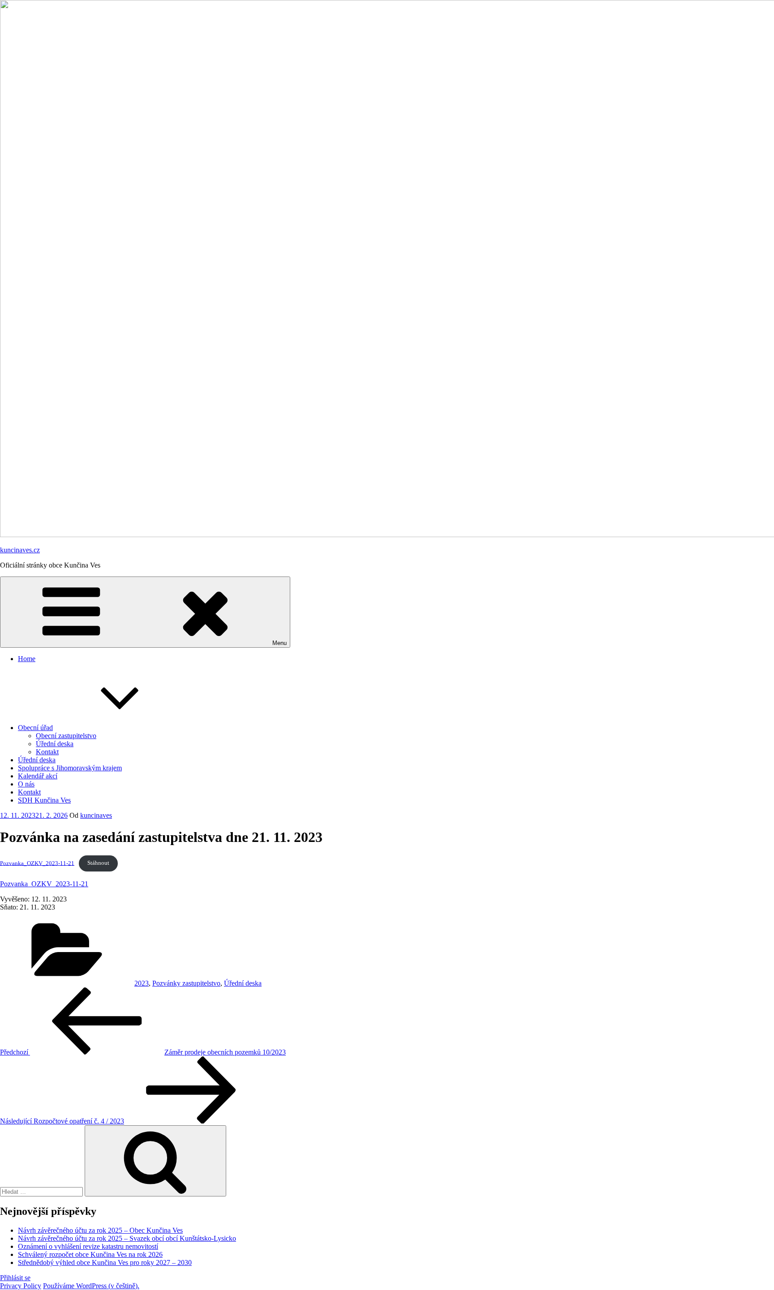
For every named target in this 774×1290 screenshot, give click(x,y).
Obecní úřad (35, 727)
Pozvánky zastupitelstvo (186, 983)
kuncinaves (96, 815)
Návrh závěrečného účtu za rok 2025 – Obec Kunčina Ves (100, 1230)
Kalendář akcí (37, 776)
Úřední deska (54, 744)
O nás (26, 784)
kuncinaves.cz (20, 550)
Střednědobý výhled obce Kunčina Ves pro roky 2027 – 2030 (105, 1262)
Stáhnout (98, 863)
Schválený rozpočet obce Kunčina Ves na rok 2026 (90, 1254)
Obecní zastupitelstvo (66, 735)
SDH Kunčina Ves (44, 800)
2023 (141, 983)
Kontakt (47, 752)
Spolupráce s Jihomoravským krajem (70, 768)
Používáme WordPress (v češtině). (91, 1286)
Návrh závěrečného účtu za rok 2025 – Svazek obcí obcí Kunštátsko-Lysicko (127, 1238)
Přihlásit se (15, 1277)
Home (26, 658)
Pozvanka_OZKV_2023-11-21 (37, 863)
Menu (279, 643)
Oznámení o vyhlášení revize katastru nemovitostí (88, 1246)
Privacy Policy (20, 1286)
